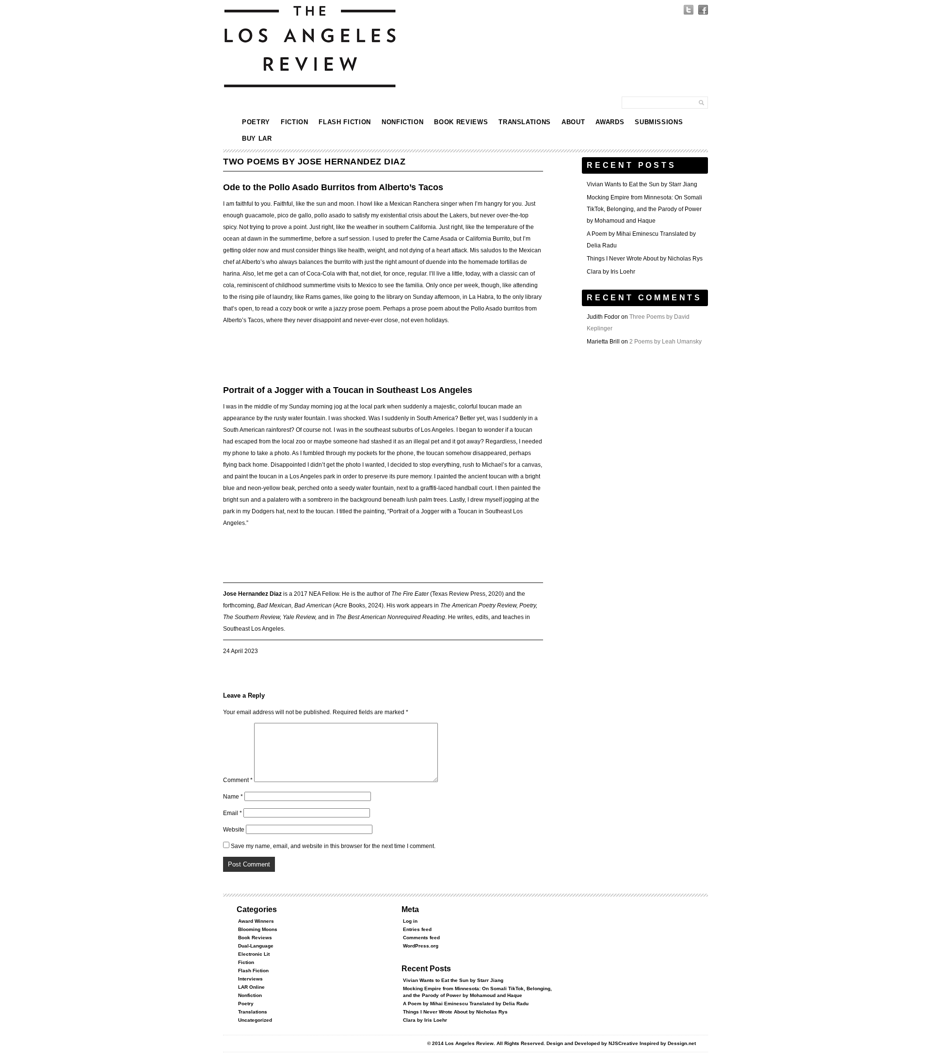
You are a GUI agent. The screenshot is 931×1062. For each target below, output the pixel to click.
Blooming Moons (257, 929)
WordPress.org (420, 945)
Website (233, 829)
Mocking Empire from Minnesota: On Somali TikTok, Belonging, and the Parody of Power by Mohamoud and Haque (644, 209)
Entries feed (417, 929)
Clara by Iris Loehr (611, 271)
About (573, 122)
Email (232, 813)
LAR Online (251, 987)
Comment (238, 780)
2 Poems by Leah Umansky (665, 341)
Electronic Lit (254, 954)
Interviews (250, 978)
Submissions (659, 122)
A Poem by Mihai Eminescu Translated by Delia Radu (466, 1003)
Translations (524, 122)
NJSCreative (623, 1043)
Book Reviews (461, 122)
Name (233, 796)
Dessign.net (682, 1043)
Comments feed (421, 937)
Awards (609, 122)
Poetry (256, 122)
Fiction (294, 122)
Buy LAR (257, 138)
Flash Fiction (344, 122)
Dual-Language (255, 945)
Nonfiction (403, 122)
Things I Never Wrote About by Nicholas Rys (645, 258)
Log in (410, 921)
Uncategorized (255, 1020)
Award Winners (256, 921)
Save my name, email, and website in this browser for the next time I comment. (333, 846)
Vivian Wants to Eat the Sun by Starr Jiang (642, 184)
